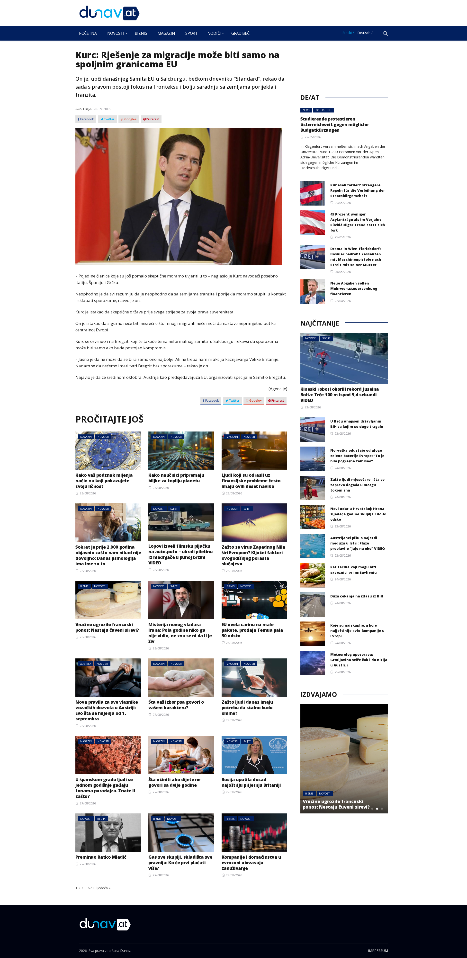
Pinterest (152, 119)
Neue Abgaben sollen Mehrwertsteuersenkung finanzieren (353, 288)
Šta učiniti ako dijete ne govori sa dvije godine (174, 782)
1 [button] (372, 808)
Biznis (141, 33)
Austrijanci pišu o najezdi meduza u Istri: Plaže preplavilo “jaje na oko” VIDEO (357, 543)
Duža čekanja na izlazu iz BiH (356, 596)
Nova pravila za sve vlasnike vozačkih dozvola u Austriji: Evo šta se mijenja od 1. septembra (106, 710)
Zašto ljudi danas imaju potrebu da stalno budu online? (247, 707)
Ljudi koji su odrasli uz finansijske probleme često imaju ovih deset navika (251, 480)
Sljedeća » (102, 888)
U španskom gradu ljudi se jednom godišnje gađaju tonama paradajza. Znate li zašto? (105, 788)
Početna (88, 33)
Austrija (83, 108)
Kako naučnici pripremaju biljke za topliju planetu (176, 477)
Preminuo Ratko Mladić (100, 857)
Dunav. (125, 950)
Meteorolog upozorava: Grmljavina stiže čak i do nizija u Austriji (358, 659)
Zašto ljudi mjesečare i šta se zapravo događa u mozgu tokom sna (357, 484)
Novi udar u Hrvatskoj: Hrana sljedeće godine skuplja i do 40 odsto (358, 514)
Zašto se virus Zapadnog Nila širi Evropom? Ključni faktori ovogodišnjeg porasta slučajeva (253, 555)
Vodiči (214, 33)
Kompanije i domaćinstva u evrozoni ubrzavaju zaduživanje (251, 862)
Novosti (115, 33)
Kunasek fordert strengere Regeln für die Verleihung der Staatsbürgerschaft (357, 190)
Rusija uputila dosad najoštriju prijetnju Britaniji (251, 782)
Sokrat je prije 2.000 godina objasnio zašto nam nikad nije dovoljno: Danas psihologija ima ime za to (108, 555)
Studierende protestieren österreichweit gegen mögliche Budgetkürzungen (334, 124)
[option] (344, 758)
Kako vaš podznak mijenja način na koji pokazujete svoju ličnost (104, 480)
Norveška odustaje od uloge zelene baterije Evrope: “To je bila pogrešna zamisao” (357, 455)
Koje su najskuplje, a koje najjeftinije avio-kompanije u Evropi (357, 630)
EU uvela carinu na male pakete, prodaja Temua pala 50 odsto (252, 630)
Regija (101, 818)
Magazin (166, 33)
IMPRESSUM (378, 950)
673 (91, 888)
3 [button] (381, 808)
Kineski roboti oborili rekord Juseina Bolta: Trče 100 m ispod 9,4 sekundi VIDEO (339, 394)
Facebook (87, 119)
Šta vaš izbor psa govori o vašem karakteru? (176, 704)
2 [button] (377, 808)
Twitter (108, 119)
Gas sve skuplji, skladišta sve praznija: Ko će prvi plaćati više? (180, 862)
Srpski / (348, 32)
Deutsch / (365, 32)
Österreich (323, 110)
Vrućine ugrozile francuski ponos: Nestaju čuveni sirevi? (107, 627)
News (306, 110)
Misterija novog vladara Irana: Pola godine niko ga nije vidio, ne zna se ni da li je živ (180, 632)
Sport (191, 33)
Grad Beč (240, 33)
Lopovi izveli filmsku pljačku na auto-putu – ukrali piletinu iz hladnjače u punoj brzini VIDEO (180, 554)
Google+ (130, 119)
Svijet (173, 508)
